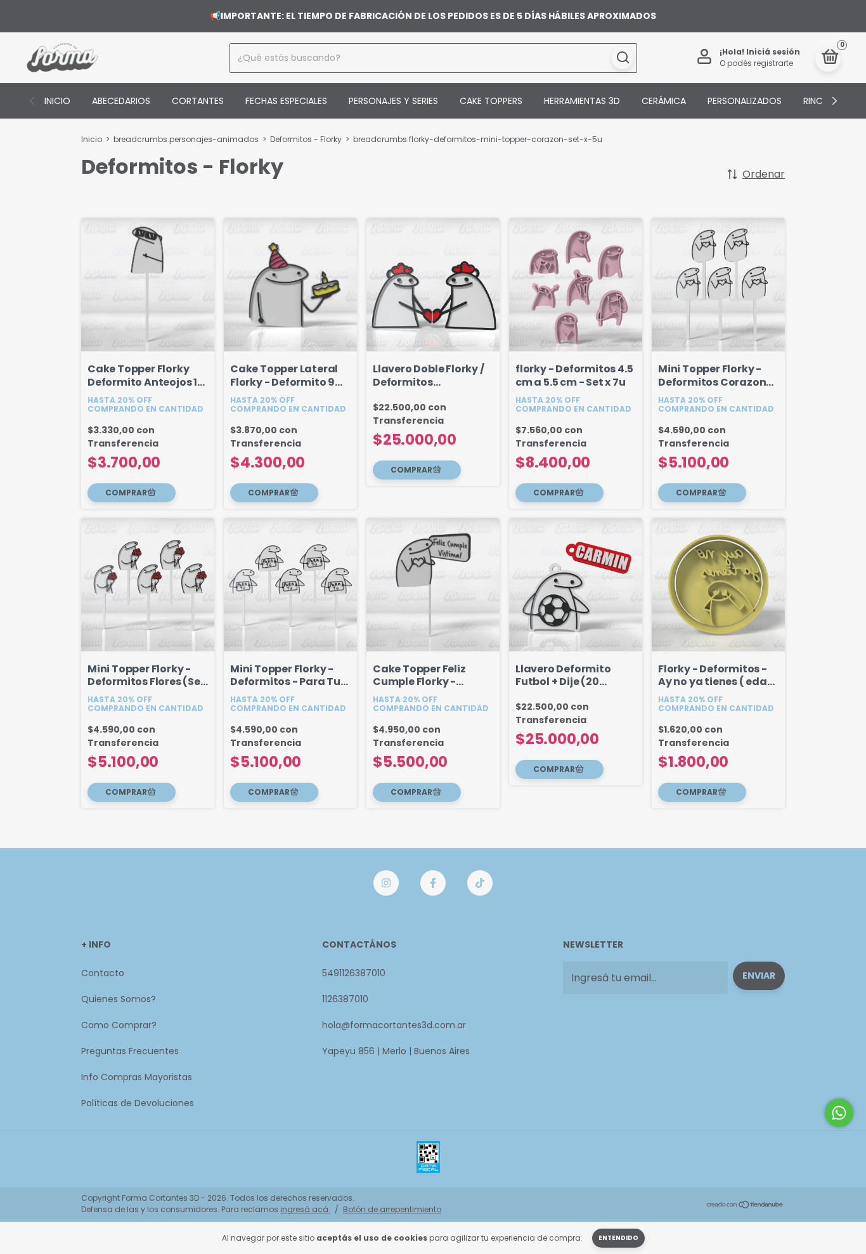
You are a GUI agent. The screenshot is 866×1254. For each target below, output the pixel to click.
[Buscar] (622, 57)
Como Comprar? (119, 1025)
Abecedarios (121, 101)
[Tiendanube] (745, 1205)
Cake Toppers (491, 101)
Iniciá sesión (773, 51)
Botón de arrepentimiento (392, 1209)
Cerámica (664, 101)
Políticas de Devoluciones (137, 1103)
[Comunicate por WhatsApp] (839, 1113)
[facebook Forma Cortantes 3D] (433, 883)
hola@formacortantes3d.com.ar (394, 1025)
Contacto (102, 973)
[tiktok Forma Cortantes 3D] (480, 883)
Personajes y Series (393, 101)
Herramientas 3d (582, 101)
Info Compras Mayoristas (136, 1077)
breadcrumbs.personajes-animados (186, 139)
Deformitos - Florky (306, 139)
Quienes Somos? (118, 999)
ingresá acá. (305, 1209)
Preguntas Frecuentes (130, 1051)
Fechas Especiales (286, 101)
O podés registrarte (756, 63)
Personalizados (745, 101)
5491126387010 (353, 973)
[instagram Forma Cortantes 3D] (386, 883)
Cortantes (198, 101)
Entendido (618, 1238)
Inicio (57, 101)
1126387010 (345, 999)
